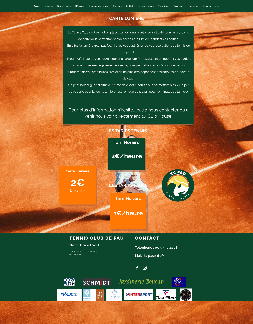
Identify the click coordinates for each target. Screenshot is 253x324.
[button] (98, 6)
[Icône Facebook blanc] (137, 267)
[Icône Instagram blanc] (144, 267)
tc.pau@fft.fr (154, 256)
